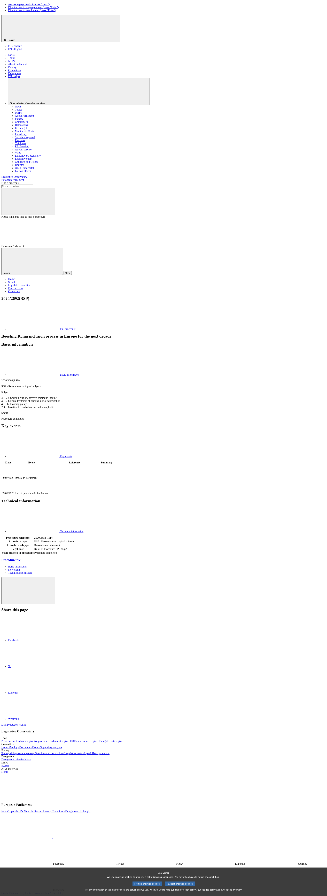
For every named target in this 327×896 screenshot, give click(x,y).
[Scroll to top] (28, 590)
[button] (52, 798)
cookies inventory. (233, 889)
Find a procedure (10, 182)
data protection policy (185, 889)
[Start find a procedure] (28, 201)
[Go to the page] (74, 489)
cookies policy (208, 889)
